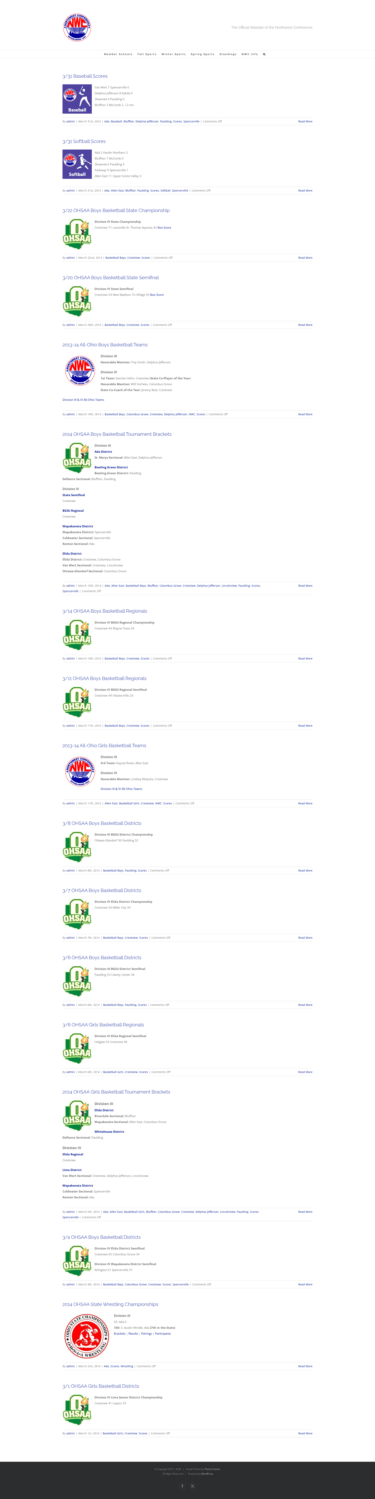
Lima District (72, 1170)
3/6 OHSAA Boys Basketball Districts (101, 957)
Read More (305, 121)
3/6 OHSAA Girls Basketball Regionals (103, 1025)
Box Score (164, 227)
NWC (192, 414)
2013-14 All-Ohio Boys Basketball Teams (105, 345)
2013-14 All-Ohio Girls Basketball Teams (104, 745)
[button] (264, 54)
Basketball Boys (115, 257)
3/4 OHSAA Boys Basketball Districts (101, 1237)
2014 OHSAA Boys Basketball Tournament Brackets (117, 434)
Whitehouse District (109, 1132)
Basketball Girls (129, 803)
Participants (163, 1333)
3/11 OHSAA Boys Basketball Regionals (104, 678)
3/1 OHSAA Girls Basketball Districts (100, 1386)
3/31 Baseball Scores (85, 76)
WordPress (207, 1473)
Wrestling (127, 1366)
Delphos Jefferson (147, 121)
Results (133, 1333)
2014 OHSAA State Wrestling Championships (110, 1304)
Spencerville (191, 121)
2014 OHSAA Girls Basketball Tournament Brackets (116, 1092)
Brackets (119, 1333)
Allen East (117, 190)
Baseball (116, 121)
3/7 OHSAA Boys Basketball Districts (101, 890)
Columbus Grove (137, 414)
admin (70, 121)
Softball (166, 190)
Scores (177, 121)
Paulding (166, 121)
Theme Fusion (212, 1469)
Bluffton (129, 121)
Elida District (104, 1110)
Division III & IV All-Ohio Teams (83, 400)
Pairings (146, 1333)
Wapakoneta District (77, 1185)
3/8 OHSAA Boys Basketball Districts (101, 823)
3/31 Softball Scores (84, 141)
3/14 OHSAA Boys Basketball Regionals (104, 611)
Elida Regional (72, 1154)
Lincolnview (229, 585)
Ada (106, 121)
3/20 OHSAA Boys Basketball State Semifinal (110, 277)
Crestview (133, 257)
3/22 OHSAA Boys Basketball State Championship (116, 210)
